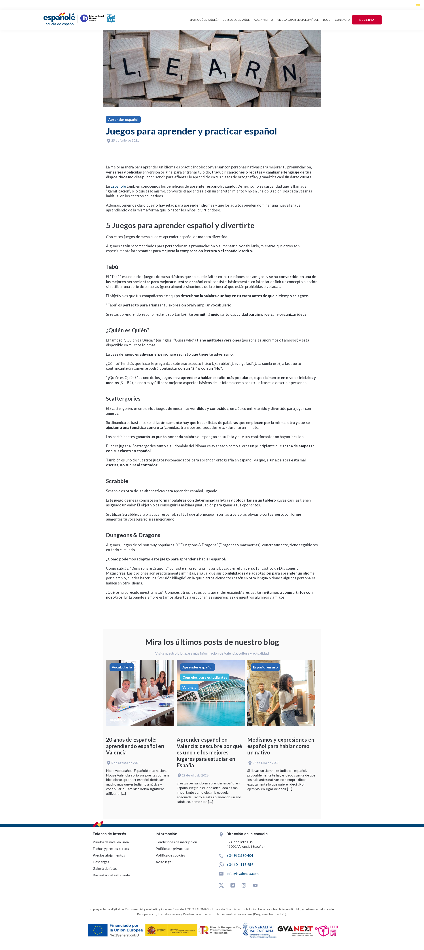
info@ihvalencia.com (243, 873)
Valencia (189, 687)
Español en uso (265, 667)
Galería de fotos (105, 868)
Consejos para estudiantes (204, 677)
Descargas (101, 862)
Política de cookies (170, 855)
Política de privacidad (172, 848)
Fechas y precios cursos (111, 848)
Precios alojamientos (109, 855)
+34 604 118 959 (240, 864)
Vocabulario (122, 667)
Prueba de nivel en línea (111, 842)
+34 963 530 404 (240, 855)
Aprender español (123, 119)
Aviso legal (164, 862)
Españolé (118, 186)
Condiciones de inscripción (176, 842)
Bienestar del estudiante (111, 875)
